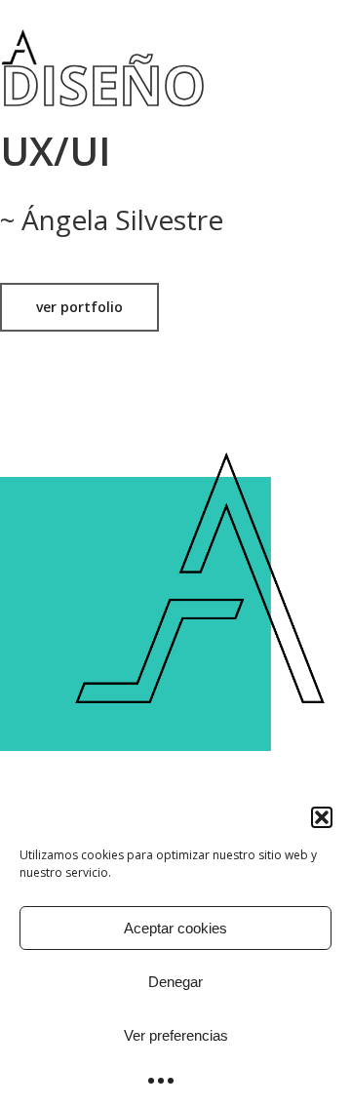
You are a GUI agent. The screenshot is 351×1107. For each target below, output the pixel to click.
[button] (322, 817)
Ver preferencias (176, 1035)
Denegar (175, 981)
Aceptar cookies (175, 928)
